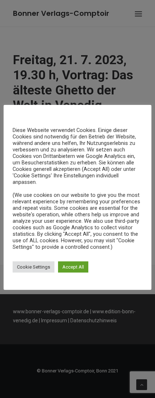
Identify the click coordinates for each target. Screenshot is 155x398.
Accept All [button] (73, 267)
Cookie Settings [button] (33, 267)
